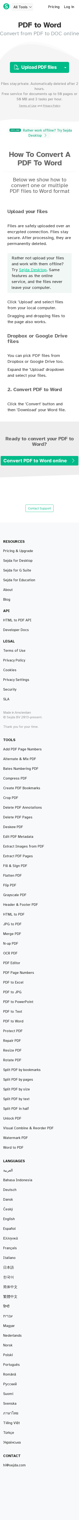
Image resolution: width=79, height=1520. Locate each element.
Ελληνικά (10, 1238)
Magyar (9, 1326)
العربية (8, 1170)
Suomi (8, 1394)
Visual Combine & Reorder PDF (28, 1128)
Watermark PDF (15, 1138)
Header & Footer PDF (20, 905)
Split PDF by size (16, 1089)
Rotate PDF (12, 1060)
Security (9, 689)
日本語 (8, 1268)
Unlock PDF (12, 1118)
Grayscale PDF (14, 895)
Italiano (9, 1258)
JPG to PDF (12, 924)
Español (9, 1229)
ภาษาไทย (10, 1413)
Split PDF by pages (18, 1080)
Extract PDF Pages (18, 856)
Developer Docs (16, 630)
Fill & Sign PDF (15, 866)
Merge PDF (12, 934)
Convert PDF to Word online (35, 460)
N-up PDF (10, 944)
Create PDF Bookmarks (21, 788)
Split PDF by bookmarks (22, 1070)
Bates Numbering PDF (20, 769)
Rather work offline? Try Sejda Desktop (41, 133)
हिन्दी (6, 1306)
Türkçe (8, 1433)
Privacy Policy (51, 105)
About (8, 590)
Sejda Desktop (33, 270)
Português (11, 1365)
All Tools (20, 7)
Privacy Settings (16, 680)
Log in (69, 7)
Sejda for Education (19, 580)
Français (10, 1248)
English (9, 1219)
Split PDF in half (16, 1109)
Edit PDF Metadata (18, 837)
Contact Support (39, 508)
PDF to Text (12, 1012)
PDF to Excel (13, 982)
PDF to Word (13, 1021)
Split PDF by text (16, 1099)
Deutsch (9, 1190)
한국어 (8, 1277)
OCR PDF (10, 953)
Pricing (54, 7)
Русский (10, 1384)
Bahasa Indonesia (17, 1180)
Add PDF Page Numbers (22, 749)
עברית (8, 1316)
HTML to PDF (13, 914)
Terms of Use (27, 105)
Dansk (8, 1200)
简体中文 (10, 1287)
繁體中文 (10, 1297)
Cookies (9, 670)
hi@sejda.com (14, 1465)
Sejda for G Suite (17, 570)
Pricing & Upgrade (18, 551)
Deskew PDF (13, 827)
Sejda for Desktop (17, 561)
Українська (12, 1442)
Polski (8, 1355)
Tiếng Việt (11, 1423)
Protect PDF (13, 1031)
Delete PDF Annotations (22, 808)
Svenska (9, 1404)
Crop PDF (10, 798)
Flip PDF (9, 885)
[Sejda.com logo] (6, 6)
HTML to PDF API (17, 620)
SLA (6, 699)
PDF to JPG (12, 992)
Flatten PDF (12, 876)
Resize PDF (12, 1050)
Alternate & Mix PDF (19, 759)
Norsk (7, 1345)
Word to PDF (13, 1148)
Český (8, 1209)
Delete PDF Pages (17, 817)
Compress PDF (15, 778)
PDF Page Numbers (18, 973)
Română (9, 1374)
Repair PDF (12, 1041)
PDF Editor (11, 963)
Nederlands (12, 1336)
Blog (6, 599)
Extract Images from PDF (23, 846)
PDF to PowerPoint (18, 1002)
